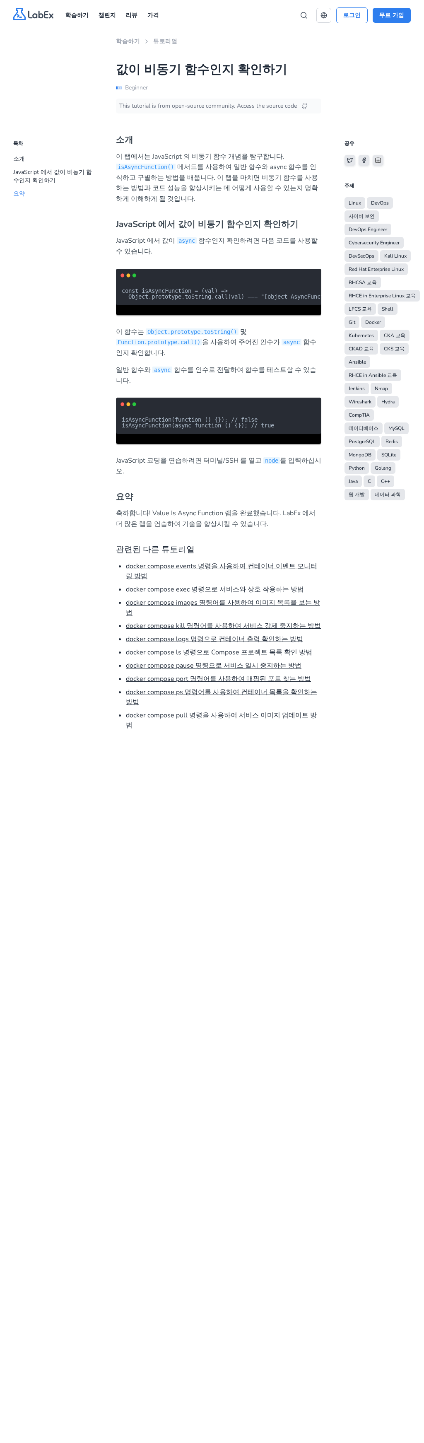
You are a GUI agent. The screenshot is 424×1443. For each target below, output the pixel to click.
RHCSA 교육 (363, 282)
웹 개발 (357, 494)
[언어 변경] (323, 15)
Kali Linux (395, 256)
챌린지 (107, 15)
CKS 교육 (394, 348)
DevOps (380, 203)
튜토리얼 (165, 41)
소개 (19, 159)
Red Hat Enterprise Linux (376, 269)
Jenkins (357, 388)
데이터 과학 (388, 494)
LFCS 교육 (360, 309)
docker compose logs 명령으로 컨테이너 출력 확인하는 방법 (214, 639)
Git (352, 322)
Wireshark (360, 401)
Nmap (381, 388)
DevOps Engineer (368, 229)
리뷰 (131, 15)
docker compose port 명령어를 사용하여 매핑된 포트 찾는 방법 (218, 678)
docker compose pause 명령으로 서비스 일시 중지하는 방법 (213, 665)
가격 (153, 15)
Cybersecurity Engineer (374, 242)
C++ (385, 481)
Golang (383, 468)
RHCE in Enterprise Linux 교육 (382, 295)
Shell (387, 309)
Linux (355, 203)
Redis (391, 441)
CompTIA (359, 415)
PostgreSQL (362, 441)
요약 (19, 194)
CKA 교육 (394, 335)
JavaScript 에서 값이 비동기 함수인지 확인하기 (52, 176)
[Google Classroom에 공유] (378, 160)
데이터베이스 (363, 428)
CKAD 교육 (361, 348)
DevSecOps (361, 256)
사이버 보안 (362, 216)
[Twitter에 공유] (349, 160)
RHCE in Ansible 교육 (373, 375)
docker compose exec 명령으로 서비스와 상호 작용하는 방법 (215, 589)
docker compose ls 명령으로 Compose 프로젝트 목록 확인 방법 (219, 652)
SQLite (388, 454)
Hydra (388, 401)
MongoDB (360, 454)
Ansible (357, 362)
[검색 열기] (303, 15)
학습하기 (77, 15)
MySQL (396, 428)
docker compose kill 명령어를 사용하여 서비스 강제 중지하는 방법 (223, 625)
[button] (323, 15)
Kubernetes (361, 335)
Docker (373, 322)
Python (357, 468)
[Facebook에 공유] (364, 160)
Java (353, 481)
